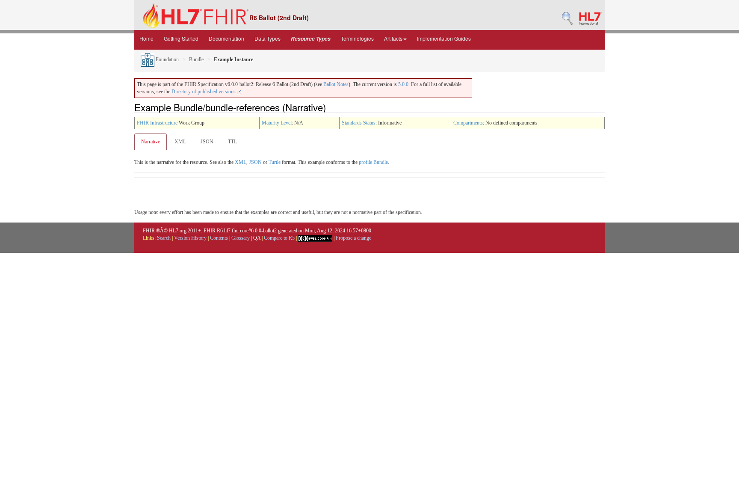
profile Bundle (373, 162)
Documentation (226, 38)
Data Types (267, 38)
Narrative (150, 142)
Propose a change (353, 238)
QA (256, 238)
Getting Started (181, 38)
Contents (219, 238)
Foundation (166, 59)
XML (180, 142)
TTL (232, 142)
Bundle (196, 59)
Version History (190, 238)
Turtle (275, 162)
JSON (207, 142)
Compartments (468, 123)
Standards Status (358, 123)
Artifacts (393, 38)
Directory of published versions (204, 92)
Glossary (240, 238)
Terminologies (357, 38)
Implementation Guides (444, 38)
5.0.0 (403, 84)
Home (146, 38)
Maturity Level (277, 123)
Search (164, 238)
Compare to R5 (279, 238)
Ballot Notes (336, 84)
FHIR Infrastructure (157, 123)
